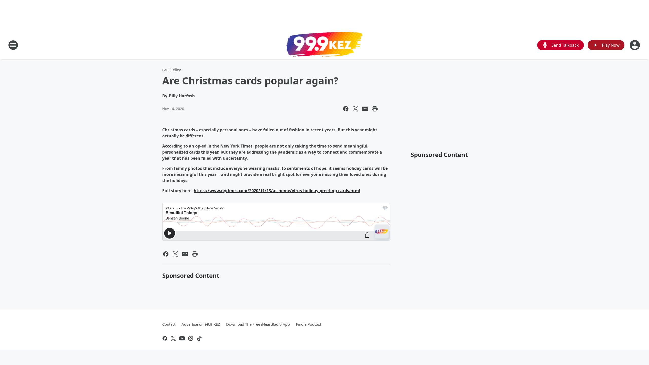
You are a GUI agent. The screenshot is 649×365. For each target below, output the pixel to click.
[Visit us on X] (173, 338)
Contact (168, 324)
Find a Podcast (308, 324)
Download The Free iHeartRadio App (258, 324)
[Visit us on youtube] (182, 338)
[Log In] (635, 45)
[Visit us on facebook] (165, 338)
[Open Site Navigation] (13, 45)
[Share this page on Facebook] (345, 108)
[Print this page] (374, 108)
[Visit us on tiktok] (199, 338)
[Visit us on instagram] (191, 338)
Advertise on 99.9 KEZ (201, 324)
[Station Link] (324, 45)
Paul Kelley (171, 69)
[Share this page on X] (355, 108)
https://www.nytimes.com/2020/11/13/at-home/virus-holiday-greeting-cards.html (277, 190)
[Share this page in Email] (365, 108)
